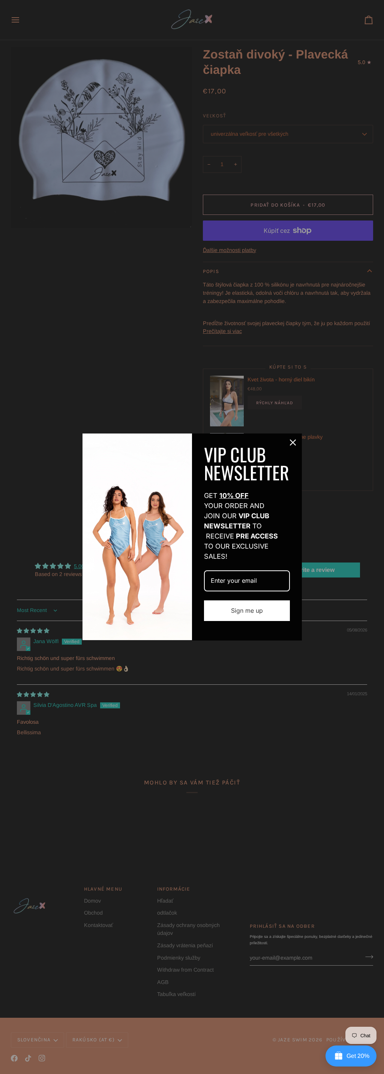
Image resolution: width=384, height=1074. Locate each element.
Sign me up (247, 610)
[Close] (293, 443)
